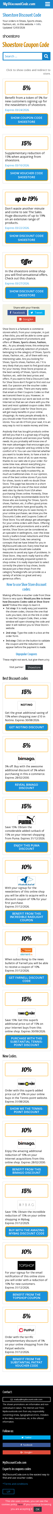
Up (8, 1491)
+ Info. (37, 24)
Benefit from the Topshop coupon (26, 1296)
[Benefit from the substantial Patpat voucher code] (26, 1330)
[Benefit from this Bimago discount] (26, 1144)
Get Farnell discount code (26, 979)
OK (37, 1509)
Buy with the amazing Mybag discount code (26, 1231)
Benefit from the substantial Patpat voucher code (26, 1362)
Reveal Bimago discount (26, 786)
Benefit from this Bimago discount (26, 1171)
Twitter (28, 1437)
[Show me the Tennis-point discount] (26, 1083)
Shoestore (34, 667)
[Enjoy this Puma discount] (26, 820)
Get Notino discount (26, 727)
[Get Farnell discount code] (26, 952)
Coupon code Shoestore (30, 120)
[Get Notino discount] (26, 705)
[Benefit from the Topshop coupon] (26, 1265)
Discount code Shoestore (31, 238)
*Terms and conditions (15, 1483)
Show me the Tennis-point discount (26, 1110)
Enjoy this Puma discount (26, 847)
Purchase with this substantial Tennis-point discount (26, 1041)
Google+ (27, 319)
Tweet (38, 312)
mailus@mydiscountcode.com (27, 1399)
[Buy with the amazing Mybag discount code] (26, 1204)
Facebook (18, 312)
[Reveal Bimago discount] (26, 759)
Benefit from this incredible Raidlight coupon (26, 917)
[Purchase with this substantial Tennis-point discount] (26, 1013)
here (20, 1504)
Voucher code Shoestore (30, 175)
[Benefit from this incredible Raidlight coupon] (26, 880)
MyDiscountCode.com (19, 3)
